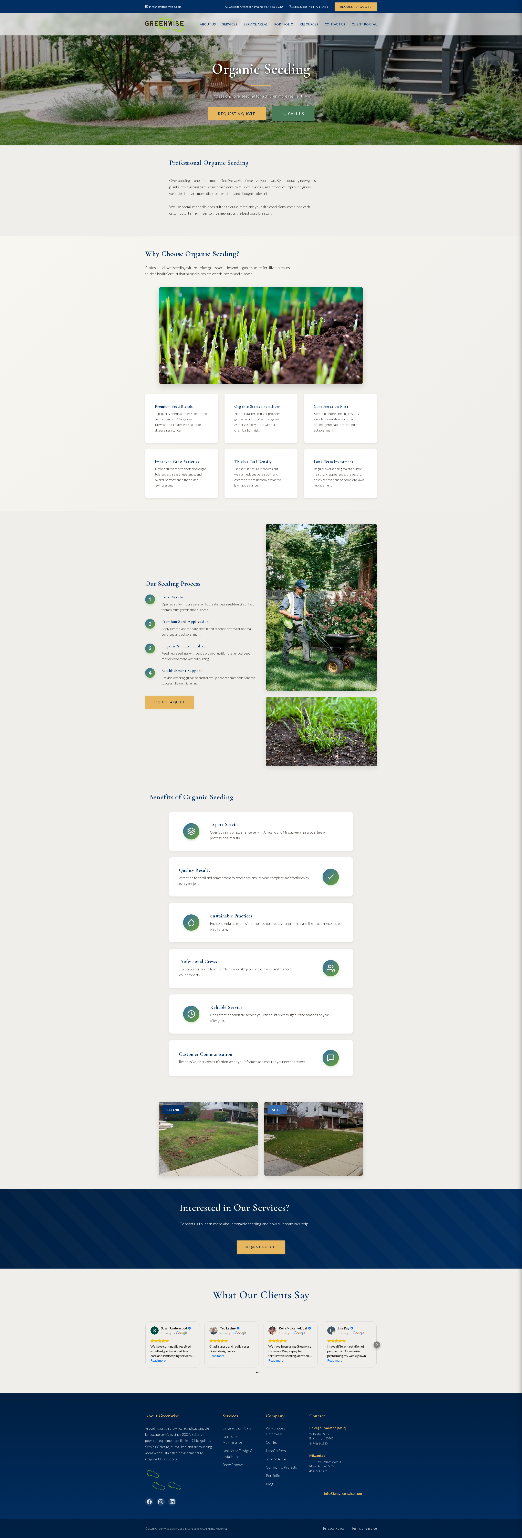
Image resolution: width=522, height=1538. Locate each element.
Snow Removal (233, 1465)
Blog (269, 1484)
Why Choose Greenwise (275, 1431)
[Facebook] (149, 1502)
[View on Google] (154, 1330)
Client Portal (364, 24)
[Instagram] (161, 1502)
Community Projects (281, 1467)
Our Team (273, 1442)
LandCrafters (276, 1451)
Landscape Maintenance (232, 1439)
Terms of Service (364, 1528)
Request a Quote (356, 6)
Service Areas (256, 24)
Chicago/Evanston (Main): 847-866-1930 (256, 6)
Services (229, 24)
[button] (145, 1344)
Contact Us (335, 24)
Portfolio (273, 1475)
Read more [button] (158, 1360)
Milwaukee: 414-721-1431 (310, 6)
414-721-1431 (318, 1471)
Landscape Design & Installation (237, 1454)
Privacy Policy (334, 1528)
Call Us (296, 113)
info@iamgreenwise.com (165, 6)
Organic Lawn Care (236, 1428)
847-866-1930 (318, 1443)
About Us (208, 24)
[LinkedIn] (172, 1502)
